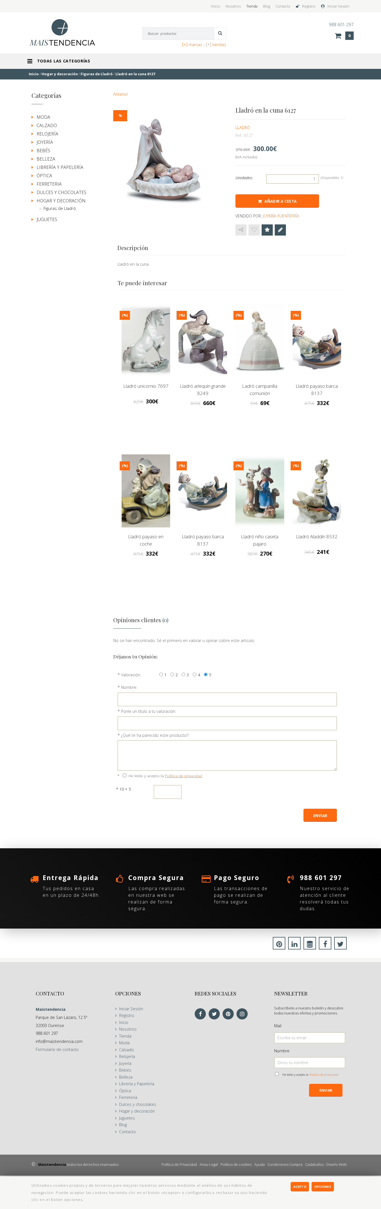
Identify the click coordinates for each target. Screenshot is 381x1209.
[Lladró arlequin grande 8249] (203, 340)
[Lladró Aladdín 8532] (317, 490)
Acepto (299, 1186)
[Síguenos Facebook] (202, 1014)
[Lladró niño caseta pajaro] (259, 490)
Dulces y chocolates (61, 192)
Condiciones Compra (284, 1164)
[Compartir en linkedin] (294, 945)
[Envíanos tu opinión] (280, 230)
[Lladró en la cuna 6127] (166, 159)
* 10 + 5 (123, 789)
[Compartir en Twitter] (340, 945)
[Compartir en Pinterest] (279, 945)
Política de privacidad (183, 775)
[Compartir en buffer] (309, 945)
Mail (277, 1025)
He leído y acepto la (165, 775)
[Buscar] (220, 33)
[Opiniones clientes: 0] (267, 230)
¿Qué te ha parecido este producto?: (155, 735)
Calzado (47, 125)
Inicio (215, 6)
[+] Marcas (192, 44)
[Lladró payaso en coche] (146, 490)
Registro (308, 6)
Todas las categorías (63, 61)
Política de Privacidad (179, 1164)
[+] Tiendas (216, 44)
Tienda (251, 6)
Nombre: (129, 687)
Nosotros (233, 6)
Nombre (282, 1050)
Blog (266, 6)
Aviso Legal (209, 1164)
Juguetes (47, 219)
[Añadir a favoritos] (254, 230)
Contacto (283, 6)
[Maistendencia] (68, 32)
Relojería (47, 134)
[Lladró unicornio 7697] (146, 340)
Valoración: (131, 674)
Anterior (120, 94)
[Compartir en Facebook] (325, 945)
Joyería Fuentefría (281, 216)
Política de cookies (236, 1164)
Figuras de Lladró (60, 208)
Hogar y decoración (61, 201)
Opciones (322, 1186)
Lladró (242, 127)
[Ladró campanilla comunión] (259, 340)
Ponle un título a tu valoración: (148, 711)
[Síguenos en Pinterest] (230, 1014)
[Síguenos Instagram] (243, 1014)
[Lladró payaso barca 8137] (317, 340)
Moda (43, 117)
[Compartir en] (241, 230)
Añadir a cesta (280, 201)
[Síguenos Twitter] (216, 1014)
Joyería (45, 142)
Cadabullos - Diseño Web (326, 1164)
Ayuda (259, 1164)
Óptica (44, 176)
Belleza (46, 159)
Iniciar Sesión (338, 6)
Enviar (325, 1090)
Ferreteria (49, 184)
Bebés (43, 150)
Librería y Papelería (60, 167)
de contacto (57, 1049)
